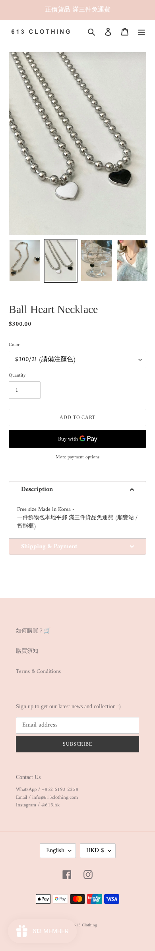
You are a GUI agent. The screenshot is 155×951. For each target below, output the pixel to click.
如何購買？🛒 (33, 631)
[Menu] (141, 31)
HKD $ (95, 850)
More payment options (77, 457)
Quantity (17, 375)
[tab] (77, 489)
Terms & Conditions (38, 672)
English (55, 850)
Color (14, 345)
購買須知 (27, 651)
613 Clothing (85, 925)
